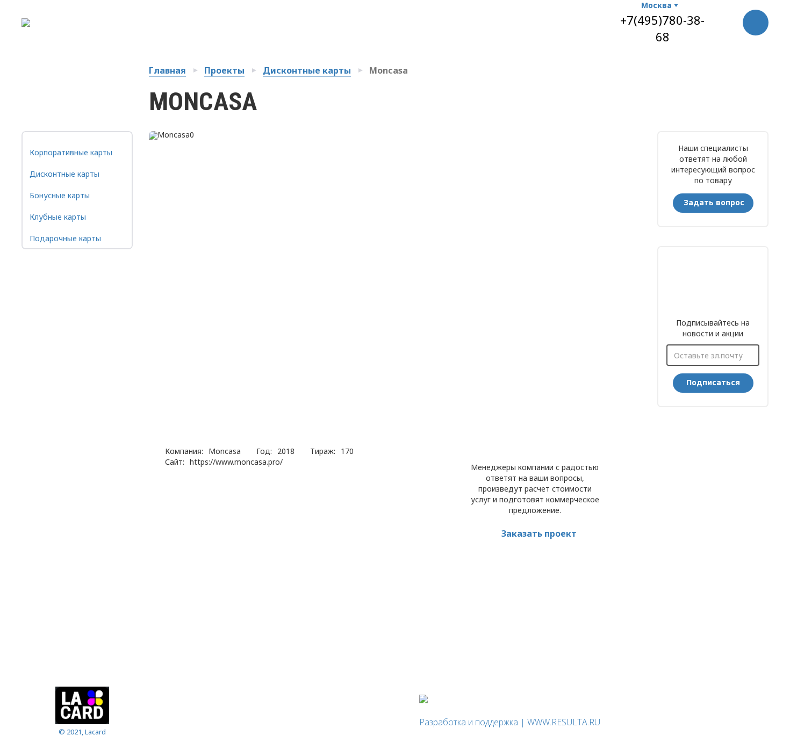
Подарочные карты (65, 238)
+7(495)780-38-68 (662, 28)
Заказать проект (539, 533)
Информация (183, 727)
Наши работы (386, 20)
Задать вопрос (714, 202)
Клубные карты (58, 217)
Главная (167, 70)
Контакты (442, 20)
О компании (177, 20)
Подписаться (713, 382)
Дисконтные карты (307, 70)
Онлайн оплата (246, 727)
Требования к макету (516, 20)
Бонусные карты (60, 195)
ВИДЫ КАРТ (233, 20)
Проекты (224, 70)
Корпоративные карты (71, 152)
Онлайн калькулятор (307, 20)
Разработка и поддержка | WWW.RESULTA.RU (509, 722)
